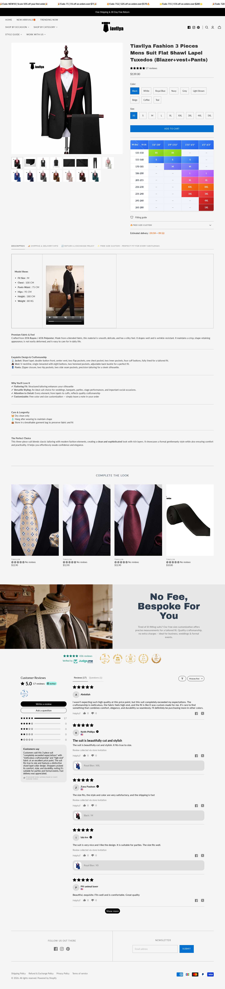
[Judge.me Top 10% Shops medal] (156, 659)
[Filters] (182, 678)
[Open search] (206, 27)
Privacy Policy (62, 973)
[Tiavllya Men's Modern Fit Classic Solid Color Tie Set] (190, 520)
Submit (186, 948)
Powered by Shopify (47, 978)
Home (8, 20)
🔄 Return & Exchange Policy (77, 246)
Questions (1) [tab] (95, 677)
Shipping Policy (18, 973)
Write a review (44, 703)
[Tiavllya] (112, 27)
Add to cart (171, 128)
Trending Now (49, 20)
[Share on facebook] (196, 714)
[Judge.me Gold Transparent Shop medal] (105, 659)
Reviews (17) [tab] (80, 677)
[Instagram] (193, 27)
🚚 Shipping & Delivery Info (43, 246)
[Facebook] (189, 27)
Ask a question (44, 710)
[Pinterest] (198, 27)
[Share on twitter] (202, 713)
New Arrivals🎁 (26, 20)
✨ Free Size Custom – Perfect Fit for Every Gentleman (128, 246)
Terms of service (80, 973)
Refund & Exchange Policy (41, 973)
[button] (138, 68)
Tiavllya (15, 559)
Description (18, 246)
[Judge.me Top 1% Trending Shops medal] (143, 659)
